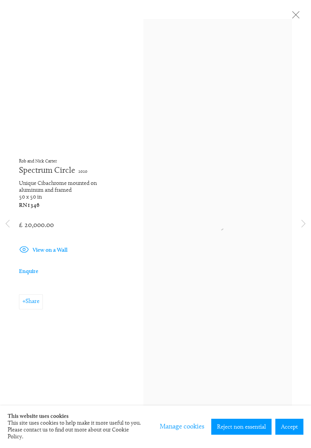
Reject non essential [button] (241, 427)
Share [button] (32, 301)
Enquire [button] (28, 271)
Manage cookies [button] (182, 426)
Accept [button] (289, 427)
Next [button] (303, 224)
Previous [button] (7, 224)
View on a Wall (50, 250)
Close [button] (294, 17)
